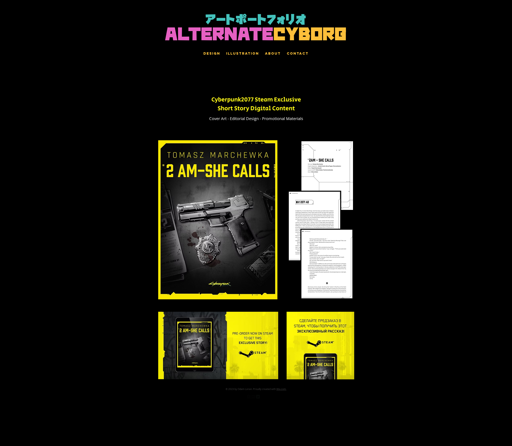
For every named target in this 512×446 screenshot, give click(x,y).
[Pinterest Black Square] (262, 397)
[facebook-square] (249, 397)
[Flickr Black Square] (253, 397)
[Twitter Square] (258, 397)
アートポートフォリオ (256, 20)
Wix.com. (281, 389)
